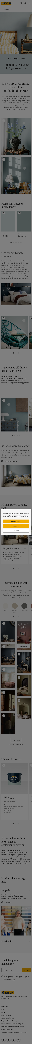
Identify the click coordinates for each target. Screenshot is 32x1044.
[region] (16, 522)
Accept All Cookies (16, 521)
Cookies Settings (16, 530)
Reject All (16, 526)
